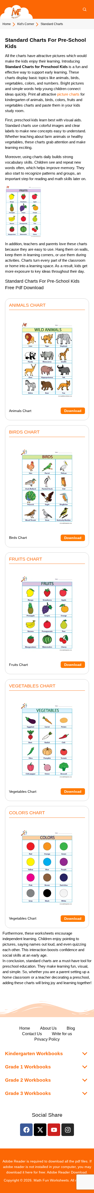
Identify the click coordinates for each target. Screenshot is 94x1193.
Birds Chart (45, 538)
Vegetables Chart (45, 791)
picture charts (68, 94)
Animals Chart (45, 411)
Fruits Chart (45, 665)
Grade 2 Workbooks (28, 1080)
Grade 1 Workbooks (28, 1066)
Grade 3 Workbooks (28, 1093)
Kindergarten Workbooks (34, 1053)
